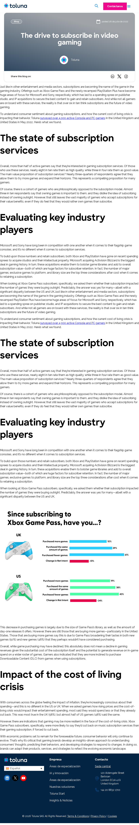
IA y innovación (58, 773)
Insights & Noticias (61, 800)
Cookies (112, 816)
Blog (16, 21)
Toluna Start (57, 793)
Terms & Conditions (78, 816)
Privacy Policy (98, 816)
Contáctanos (115, 6)
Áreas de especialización (64, 766)
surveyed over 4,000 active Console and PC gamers (72, 118)
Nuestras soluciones (62, 786)
